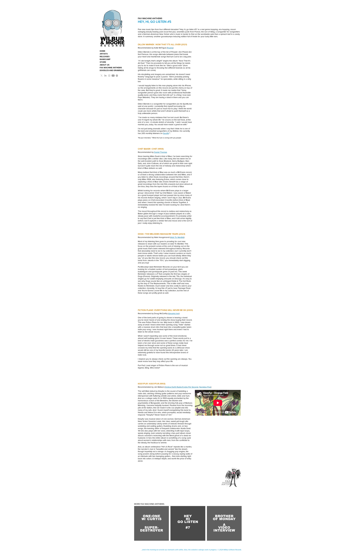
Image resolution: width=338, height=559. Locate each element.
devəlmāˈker (174, 313)
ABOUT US (104, 65)
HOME (102, 51)
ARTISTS (104, 54)
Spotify (166, 133)
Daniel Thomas (160, 152)
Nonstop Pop (205, 387)
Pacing (170, 47)
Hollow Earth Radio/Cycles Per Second (181, 387)
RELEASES (104, 56)
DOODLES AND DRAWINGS (112, 70)
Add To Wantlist (177, 237)
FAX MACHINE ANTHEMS (111, 68)
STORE (103, 62)
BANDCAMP (105, 59)
